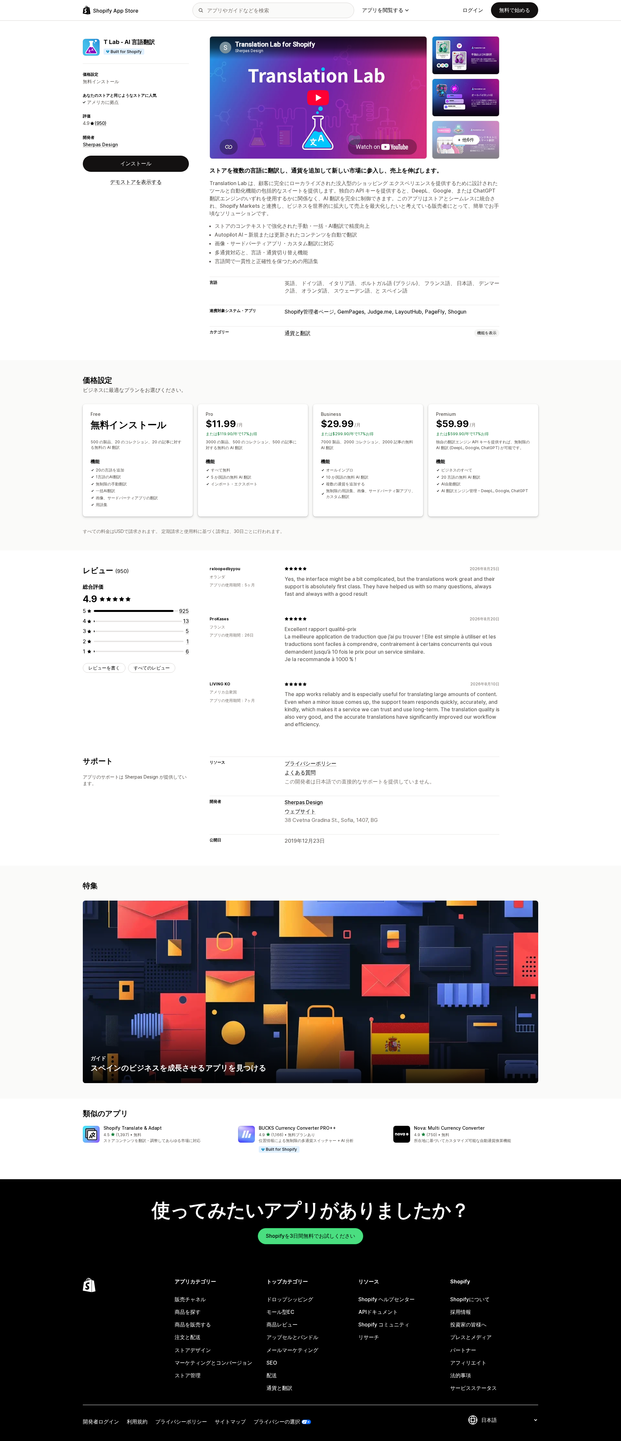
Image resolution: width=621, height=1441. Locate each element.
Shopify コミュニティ (383, 1324)
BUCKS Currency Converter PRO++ (297, 1128)
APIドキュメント (378, 1312)
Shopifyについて (470, 1299)
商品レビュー (282, 1324)
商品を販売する (193, 1324)
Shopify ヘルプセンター (386, 1299)
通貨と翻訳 (297, 333)
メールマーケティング (292, 1350)
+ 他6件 (466, 139)
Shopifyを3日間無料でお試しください (310, 1236)
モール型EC (280, 1312)
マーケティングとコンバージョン (213, 1362)
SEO (272, 1362)
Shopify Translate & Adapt (133, 1128)
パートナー (463, 1350)
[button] (155, 1135)
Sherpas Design (100, 144)
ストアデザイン (193, 1350)
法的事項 (460, 1375)
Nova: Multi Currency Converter (449, 1128)
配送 (272, 1375)
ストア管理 (188, 1375)
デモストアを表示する (136, 182)
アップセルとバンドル (292, 1337)
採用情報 (460, 1312)
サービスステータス (473, 1388)
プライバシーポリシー (310, 763)
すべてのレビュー (152, 668)
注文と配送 (188, 1337)
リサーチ (368, 1337)
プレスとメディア (471, 1337)
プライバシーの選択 (277, 1421)
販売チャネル (190, 1299)
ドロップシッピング (290, 1299)
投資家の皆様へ (468, 1324)
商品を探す (188, 1312)
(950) (100, 123)
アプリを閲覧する (382, 10)
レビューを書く (104, 668)
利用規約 (137, 1421)
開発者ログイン (101, 1421)
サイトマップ (230, 1421)
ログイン (473, 10)
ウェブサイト (300, 811)
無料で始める (514, 10)
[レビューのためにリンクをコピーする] (244, 568)
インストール (135, 164)
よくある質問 (300, 772)
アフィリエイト (468, 1362)
